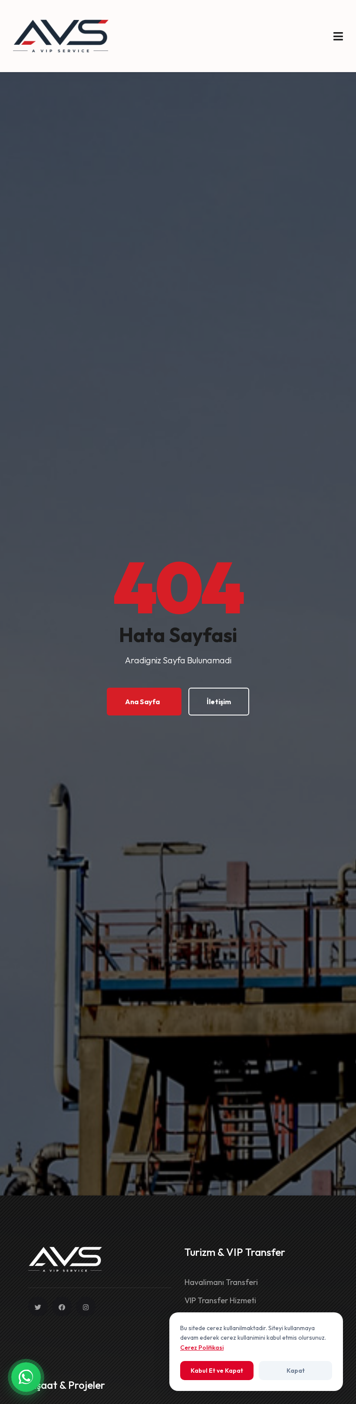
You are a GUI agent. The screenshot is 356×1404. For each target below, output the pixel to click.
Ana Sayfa (142, 701)
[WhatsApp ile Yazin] (26, 1377)
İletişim (219, 701)
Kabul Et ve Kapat (217, 1370)
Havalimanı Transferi (221, 1282)
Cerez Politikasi (202, 1347)
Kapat (296, 1370)
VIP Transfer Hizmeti (220, 1300)
